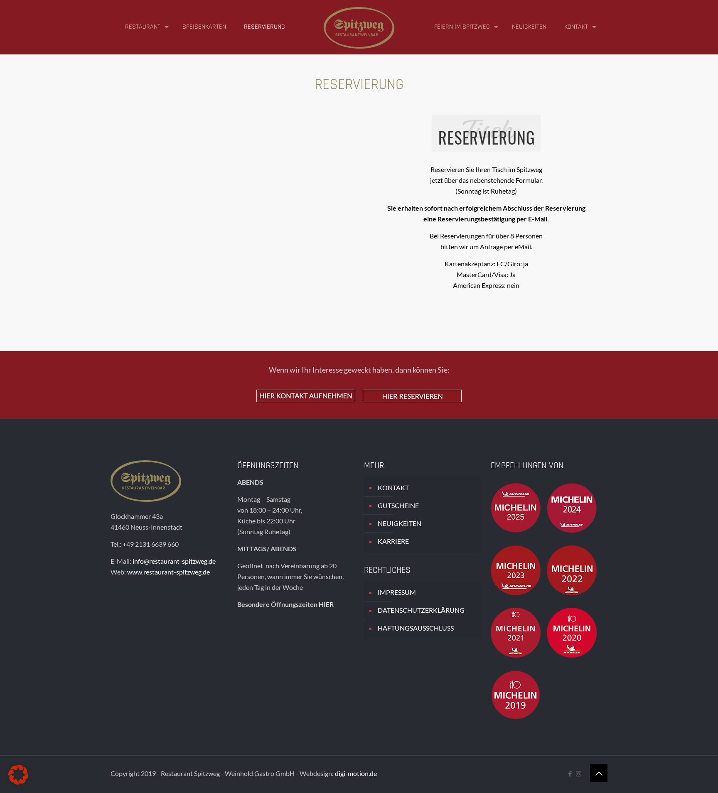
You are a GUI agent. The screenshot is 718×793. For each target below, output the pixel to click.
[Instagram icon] (578, 773)
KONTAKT (393, 487)
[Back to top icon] (598, 773)
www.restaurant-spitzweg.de (168, 572)
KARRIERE (393, 541)
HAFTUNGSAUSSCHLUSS (416, 628)
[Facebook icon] (570, 773)
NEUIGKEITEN (399, 523)
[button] (18, 774)
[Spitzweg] (358, 27)
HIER (326, 604)
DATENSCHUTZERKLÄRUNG (421, 610)
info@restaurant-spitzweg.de (174, 561)
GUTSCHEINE (398, 505)
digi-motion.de (356, 773)
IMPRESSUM (397, 592)
